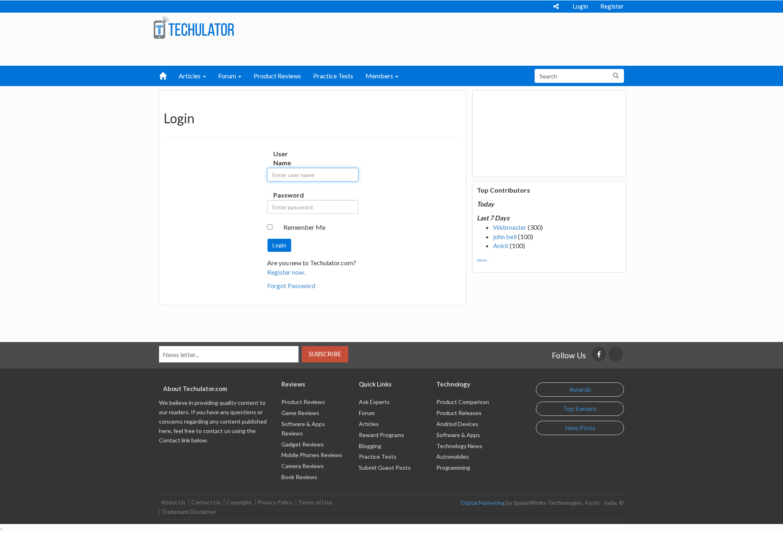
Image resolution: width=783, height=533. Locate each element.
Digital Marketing (483, 502)
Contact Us (206, 502)
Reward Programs (381, 434)
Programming (453, 467)
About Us (173, 502)
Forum (367, 412)
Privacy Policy (275, 502)
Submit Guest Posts (385, 467)
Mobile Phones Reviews (311, 454)
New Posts (580, 427)
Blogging (370, 445)
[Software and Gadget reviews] (193, 27)
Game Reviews (300, 412)
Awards (580, 389)
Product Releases (459, 412)
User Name (281, 158)
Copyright (239, 502)
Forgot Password (291, 285)
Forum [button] (227, 76)
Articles (369, 423)
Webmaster (509, 227)
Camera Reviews (302, 465)
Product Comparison (462, 401)
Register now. (286, 272)
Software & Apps (458, 434)
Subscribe (325, 354)
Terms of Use (315, 502)
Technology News (459, 445)
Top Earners (580, 408)
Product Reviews (277, 76)
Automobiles (452, 456)
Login (580, 6)
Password (281, 195)
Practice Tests (333, 76)
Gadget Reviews (302, 444)
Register (612, 6)
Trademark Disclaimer (188, 511)
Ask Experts (374, 401)
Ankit (501, 245)
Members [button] (379, 76)
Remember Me (304, 227)
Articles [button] (190, 76)
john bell (505, 236)
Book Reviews (299, 476)
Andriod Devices (457, 423)
